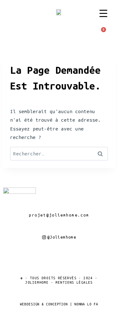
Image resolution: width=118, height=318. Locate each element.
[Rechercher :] (59, 153)
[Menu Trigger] (103, 13)
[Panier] (102, 31)
